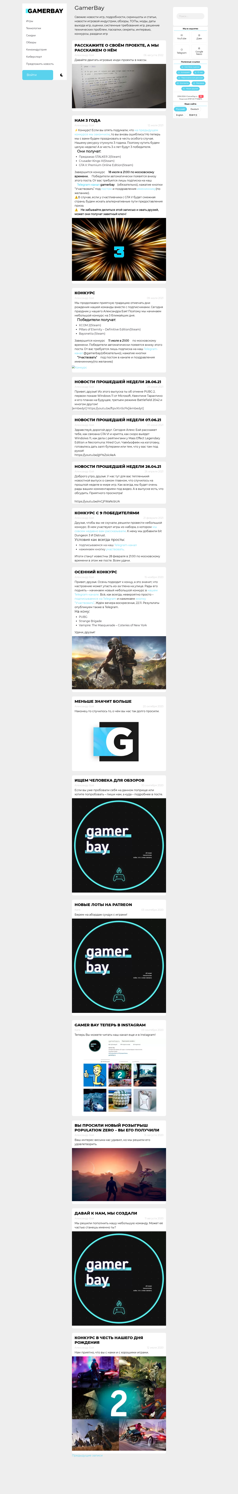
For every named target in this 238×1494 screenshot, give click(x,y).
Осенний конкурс (96, 572)
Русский (180, 109)
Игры (29, 21)
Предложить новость (40, 63)
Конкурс (85, 293)
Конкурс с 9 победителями (107, 513)
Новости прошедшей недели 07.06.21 (118, 420)
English (179, 115)
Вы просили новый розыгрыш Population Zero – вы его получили (117, 1128)
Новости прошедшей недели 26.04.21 (118, 466)
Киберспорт (34, 56)
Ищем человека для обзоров (109, 780)
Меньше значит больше (103, 701)
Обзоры (31, 42)
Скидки (31, 35)
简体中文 (193, 115)
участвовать (115, 549)
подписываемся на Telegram (95, 598)
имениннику (146, 189)
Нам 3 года (88, 120)
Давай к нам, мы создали (106, 1213)
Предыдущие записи (87, 1455)
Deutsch (195, 109)
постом (106, 189)
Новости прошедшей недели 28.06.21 (118, 381)
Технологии (33, 28)
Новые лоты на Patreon (103, 904)
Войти (32, 75)
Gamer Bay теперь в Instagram (110, 1025)
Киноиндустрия (36, 49)
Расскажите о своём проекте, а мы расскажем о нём (117, 47)
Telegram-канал (88, 184)
